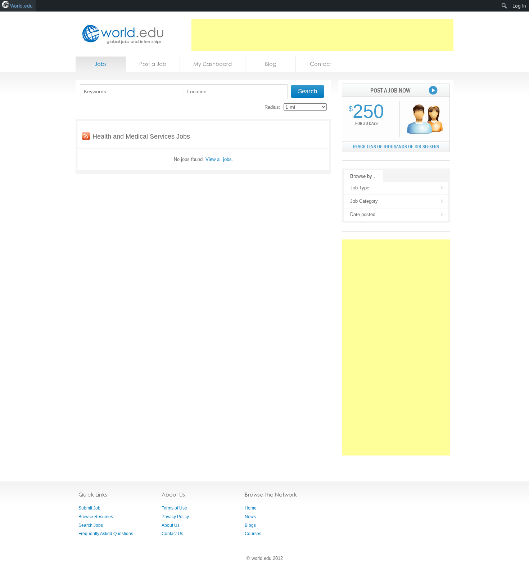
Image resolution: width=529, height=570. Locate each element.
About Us (171, 525)
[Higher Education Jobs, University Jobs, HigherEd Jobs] (120, 34)
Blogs (250, 525)
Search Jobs (90, 525)
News (250, 516)
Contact (321, 63)
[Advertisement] (322, 35)
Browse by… (363, 176)
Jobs (101, 63)
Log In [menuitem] (519, 6)
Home (251, 508)
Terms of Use (174, 508)
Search (307, 91)
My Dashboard (212, 63)
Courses (253, 533)
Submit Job (89, 508)
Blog (270, 63)
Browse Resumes (95, 516)
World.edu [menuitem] (21, 6)
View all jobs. (219, 159)
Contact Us (172, 533)
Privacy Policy (175, 516)
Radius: (272, 107)
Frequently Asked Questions (105, 533)
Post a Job (152, 63)
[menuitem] (504, 6)
